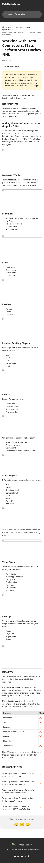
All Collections (7, 27)
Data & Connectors (23, 27)
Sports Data (6, 30)
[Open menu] (40, 4)
